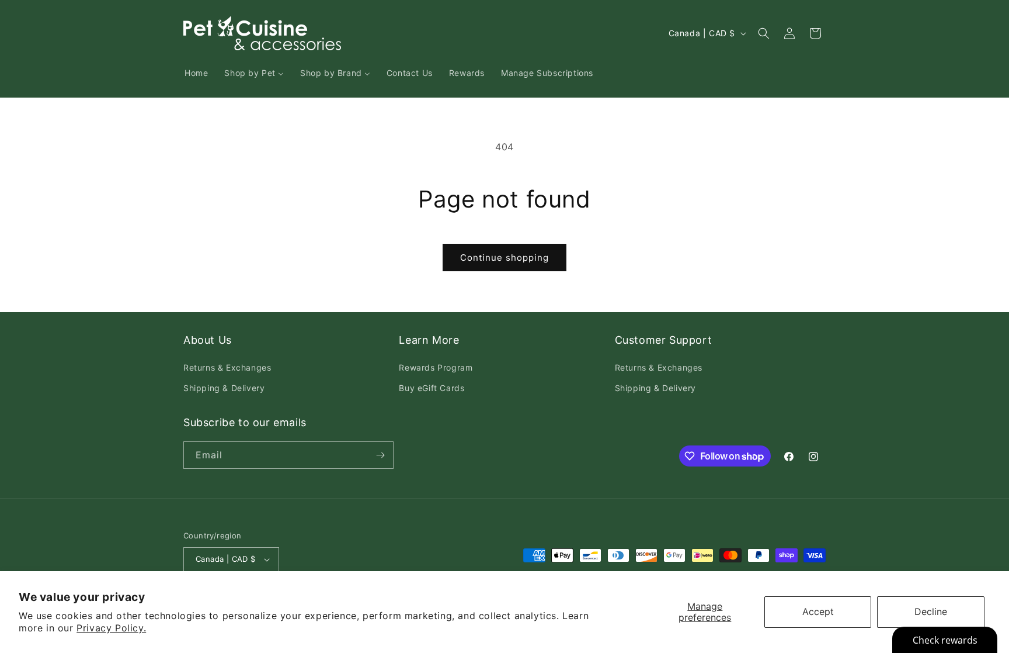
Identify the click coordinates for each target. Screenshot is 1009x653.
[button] (764, 33)
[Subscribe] (380, 455)
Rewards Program (435, 367)
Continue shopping (504, 257)
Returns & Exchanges (227, 367)
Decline (930, 611)
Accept (818, 611)
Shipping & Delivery (224, 388)
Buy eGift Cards (431, 388)
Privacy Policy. (111, 628)
